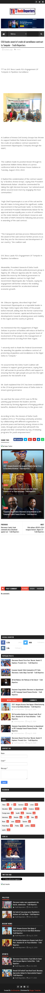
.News (4, 805)
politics (27, 826)
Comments (33, 700)
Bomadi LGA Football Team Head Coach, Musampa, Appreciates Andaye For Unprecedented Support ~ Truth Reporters (28, 972)
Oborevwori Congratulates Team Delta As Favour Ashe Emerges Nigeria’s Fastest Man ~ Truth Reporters (27, 961)
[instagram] (43, 1)
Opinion (25, 821)
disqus (32, 589)
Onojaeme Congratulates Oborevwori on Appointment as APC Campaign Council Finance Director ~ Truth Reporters (22, 512)
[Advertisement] (22, 560)
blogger (25, 589)
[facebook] (36, 1)
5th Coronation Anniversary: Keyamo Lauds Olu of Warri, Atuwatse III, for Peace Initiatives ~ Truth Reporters (20, 490)
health (18, 813)
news (19, 49)
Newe (3, 821)
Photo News (5, 826)
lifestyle (16, 817)
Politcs (17, 826)
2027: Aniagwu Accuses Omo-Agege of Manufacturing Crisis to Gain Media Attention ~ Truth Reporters (22, 467)
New (32, 817)
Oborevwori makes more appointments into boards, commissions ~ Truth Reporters (26, 903)
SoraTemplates (15, 990)
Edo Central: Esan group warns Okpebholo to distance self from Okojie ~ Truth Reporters (26, 913)
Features (31, 809)
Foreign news (6, 813)
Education (5, 809)
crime (32, 805)
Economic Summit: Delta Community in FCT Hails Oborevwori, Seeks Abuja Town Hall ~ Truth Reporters (28, 671)
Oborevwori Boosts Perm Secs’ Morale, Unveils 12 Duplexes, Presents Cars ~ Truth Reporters (27, 661)
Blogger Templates (35, 990)
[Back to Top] (27, 986)
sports (4, 830)
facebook (40, 589)
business (21, 805)
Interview (28, 813)
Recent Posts (12, 700)
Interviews (5, 817)
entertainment (18, 809)
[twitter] (39, 1)
